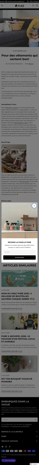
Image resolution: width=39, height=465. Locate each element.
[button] (34, 464)
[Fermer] (34, 206)
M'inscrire (19, 257)
